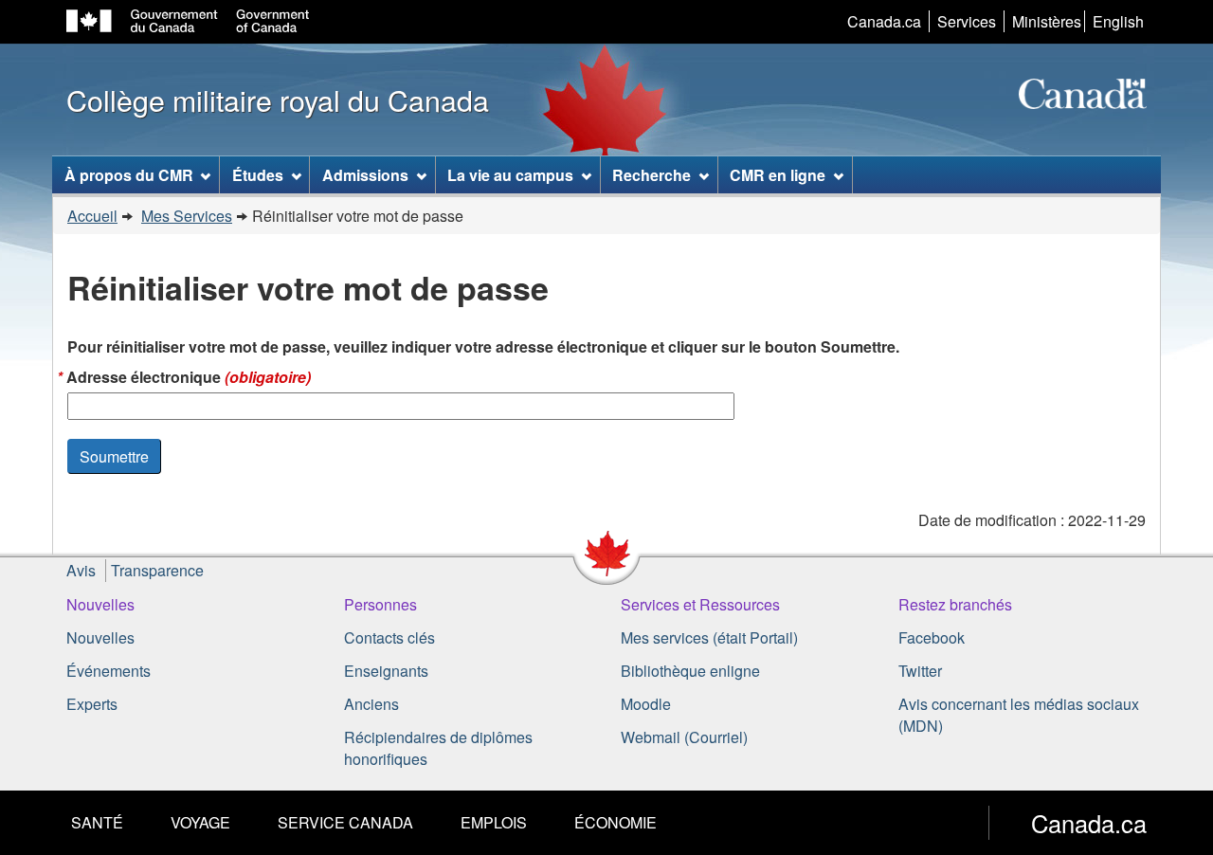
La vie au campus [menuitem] (510, 175)
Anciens (371, 704)
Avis (81, 570)
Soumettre (114, 456)
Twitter (920, 671)
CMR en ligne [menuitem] (777, 175)
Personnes (380, 604)
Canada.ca (884, 21)
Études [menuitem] (257, 175)
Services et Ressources (700, 604)
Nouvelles (100, 604)
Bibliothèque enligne (690, 671)
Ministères (1046, 21)
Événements (108, 671)
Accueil (92, 216)
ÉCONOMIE (615, 822)
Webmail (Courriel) (684, 737)
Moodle (646, 704)
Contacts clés (389, 637)
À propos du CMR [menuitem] (128, 175)
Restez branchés (955, 604)
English (1118, 21)
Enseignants (386, 671)
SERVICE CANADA (345, 822)
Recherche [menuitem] (651, 175)
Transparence (157, 570)
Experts (92, 704)
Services (966, 21)
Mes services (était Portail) (709, 637)
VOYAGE (200, 822)
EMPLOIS (494, 822)
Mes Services (186, 216)
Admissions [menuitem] (365, 175)
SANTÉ (97, 822)
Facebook (931, 637)
